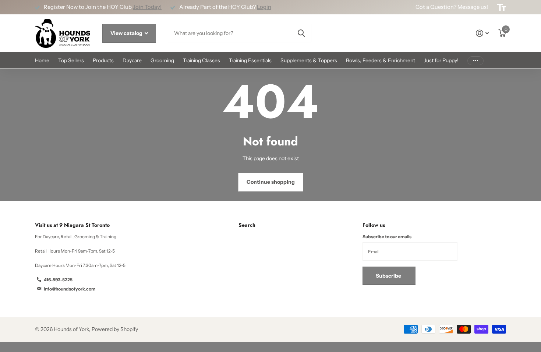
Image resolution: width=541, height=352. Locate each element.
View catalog (127, 33)
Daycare (132, 60)
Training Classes (201, 60)
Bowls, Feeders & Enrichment (380, 60)
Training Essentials (250, 60)
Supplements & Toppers (308, 60)
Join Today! (147, 7)
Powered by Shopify (115, 329)
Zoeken (301, 33)
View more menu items (475, 60)
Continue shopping (271, 182)
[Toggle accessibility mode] (501, 7)
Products (103, 60)
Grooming (162, 60)
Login (264, 7)
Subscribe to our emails (387, 236)
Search (246, 225)
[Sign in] (482, 33)
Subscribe (389, 275)
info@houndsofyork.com (69, 289)
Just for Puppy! (441, 60)
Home (42, 60)
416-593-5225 (58, 279)
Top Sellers (71, 60)
